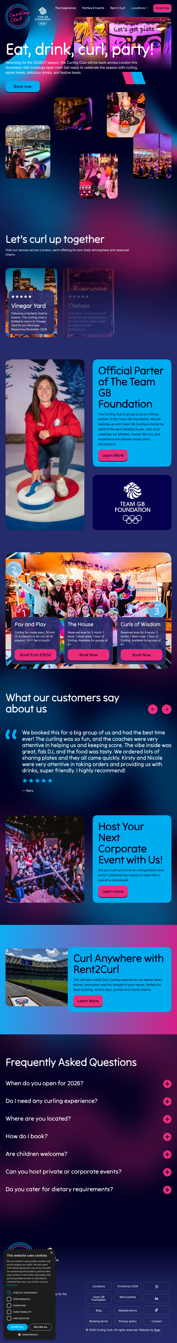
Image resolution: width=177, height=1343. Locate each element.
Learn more (113, 891)
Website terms (127, 1310)
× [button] (51, 1253)
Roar (157, 1330)
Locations (138, 8)
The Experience (65, 8)
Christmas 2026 (127, 1286)
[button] (29, 1334)
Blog (98, 1310)
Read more (12, 1285)
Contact (157, 1321)
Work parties (127, 1297)
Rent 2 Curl (117, 8)
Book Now (88, 654)
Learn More (112, 455)
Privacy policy (128, 1321)
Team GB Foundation (98, 1298)
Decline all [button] (41, 1327)
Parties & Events (93, 8)
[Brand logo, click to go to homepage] (28, 16)
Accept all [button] (17, 1327)
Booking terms (98, 1321)
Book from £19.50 (35, 654)
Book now (162, 8)
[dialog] (29, 1294)
